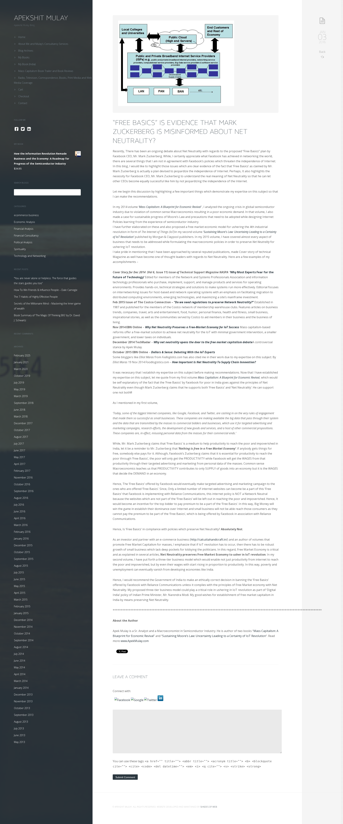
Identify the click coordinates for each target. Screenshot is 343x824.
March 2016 (21, 525)
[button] (123, 700)
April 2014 (19, 674)
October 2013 (22, 708)
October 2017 (22, 430)
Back (322, 52)
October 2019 (22, 375)
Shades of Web (208, 806)
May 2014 (19, 667)
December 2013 (23, 694)
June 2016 (19, 511)
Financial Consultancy (26, 235)
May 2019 (19, 389)
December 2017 (23, 423)
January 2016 (21, 538)
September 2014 (23, 640)
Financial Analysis (23, 228)
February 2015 (22, 606)
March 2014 (21, 681)
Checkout (23, 96)
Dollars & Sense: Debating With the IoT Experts (183, 352)
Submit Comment (125, 777)
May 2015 (19, 586)
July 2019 (19, 382)
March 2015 (21, 599)
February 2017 (22, 470)
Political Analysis (23, 242)
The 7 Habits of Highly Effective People (36, 296)
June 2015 (19, 579)
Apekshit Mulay (41, 18)
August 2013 (21, 721)
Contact (22, 103)
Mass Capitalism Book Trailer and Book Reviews (45, 71)
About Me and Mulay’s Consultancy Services (43, 44)
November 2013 (23, 701)
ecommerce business (26, 215)
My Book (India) (27, 64)
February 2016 (22, 531)
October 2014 (22, 633)
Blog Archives (25, 50)
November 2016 (23, 477)
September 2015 (23, 559)
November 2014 (23, 626)
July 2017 (19, 443)
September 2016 (23, 491)
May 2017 (19, 457)
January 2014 (21, 687)
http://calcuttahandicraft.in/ (209, 539)
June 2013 (19, 735)
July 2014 (19, 654)
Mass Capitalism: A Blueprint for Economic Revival (229, 377)
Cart (20, 89)
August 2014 (21, 647)
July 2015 (19, 572)
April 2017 (19, 464)
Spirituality (20, 249)
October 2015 (22, 552)
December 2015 (23, 545)
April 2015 (19, 592)
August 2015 (21, 565)
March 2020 (21, 369)
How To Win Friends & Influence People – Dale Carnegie (45, 290)
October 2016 (22, 484)
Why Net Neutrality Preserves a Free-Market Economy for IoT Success (192, 327)
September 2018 (23, 403)
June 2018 (19, 409)
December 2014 (23, 620)
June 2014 (19, 660)
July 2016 (19, 504)
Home (21, 37)
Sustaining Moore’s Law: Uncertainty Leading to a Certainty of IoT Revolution (214, 636)
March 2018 (21, 416)
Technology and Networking (30, 256)
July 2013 (19, 728)
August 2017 (21, 437)
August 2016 (21, 498)
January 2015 (21, 613)
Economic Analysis (24, 222)
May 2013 (19, 742)
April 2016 (19, 518)
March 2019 (21, 396)
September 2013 (23, 715)
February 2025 (22, 355)
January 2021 (21, 362)
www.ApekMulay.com (135, 641)
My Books (23, 57)
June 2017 (19, 450)
